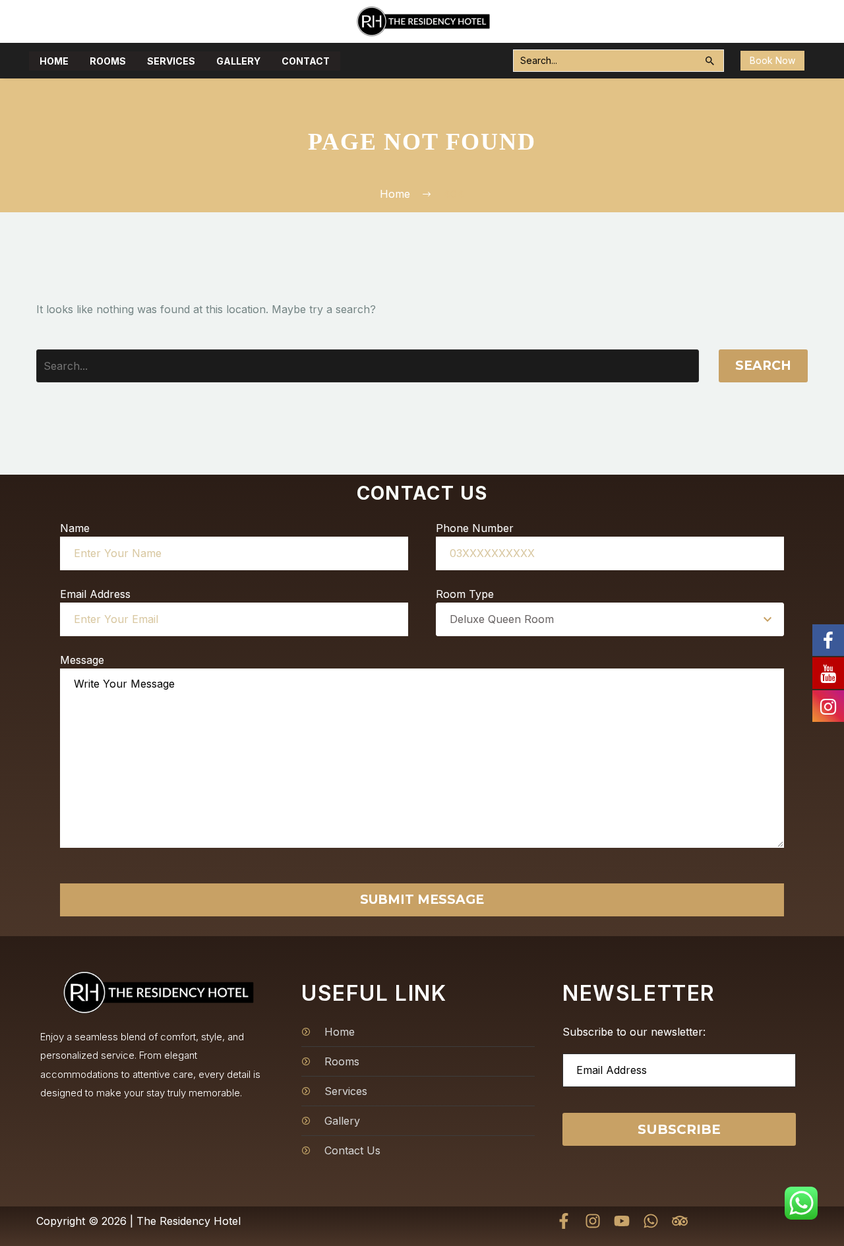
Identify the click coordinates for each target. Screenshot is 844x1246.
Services (171, 61)
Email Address (95, 594)
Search (763, 365)
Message (82, 660)
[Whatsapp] (651, 1221)
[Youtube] (622, 1221)
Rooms (108, 61)
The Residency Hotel (188, 1221)
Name (75, 528)
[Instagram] (593, 1221)
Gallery (238, 61)
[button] (710, 60)
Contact (306, 61)
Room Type (465, 594)
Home (54, 61)
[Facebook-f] (564, 1221)
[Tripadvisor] (680, 1221)
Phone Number (475, 528)
